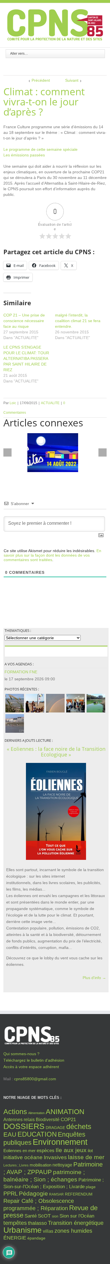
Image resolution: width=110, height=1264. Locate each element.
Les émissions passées (24, 155)
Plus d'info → (94, 977)
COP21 (68, 1119)
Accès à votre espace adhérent (31, 1066)
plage (91, 1187)
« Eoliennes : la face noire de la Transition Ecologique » (56, 751)
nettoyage (62, 1165)
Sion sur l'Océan (77, 1216)
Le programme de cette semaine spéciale (40, 149)
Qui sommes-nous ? (21, 1054)
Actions (15, 1111)
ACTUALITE (50, 403)
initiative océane (23, 1157)
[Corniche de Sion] (15, 703)
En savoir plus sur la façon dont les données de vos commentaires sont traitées (52, 555)
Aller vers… (19, 54)
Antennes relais (19, 1119)
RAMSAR (56, 1194)
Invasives (55, 1157)
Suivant (71, 80)
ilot (90, 1150)
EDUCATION (37, 1134)
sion (55, 1216)
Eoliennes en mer (19, 1150)
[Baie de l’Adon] (15, 723)
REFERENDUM (79, 1194)
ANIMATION (65, 1111)
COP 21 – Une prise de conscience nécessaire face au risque (24, 321)
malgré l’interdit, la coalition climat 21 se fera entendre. (77, 321)
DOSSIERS (24, 1126)
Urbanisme (22, 1230)
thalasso (37, 1223)
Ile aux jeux (71, 1150)
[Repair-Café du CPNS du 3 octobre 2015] (75, 703)
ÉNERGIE (14, 1238)
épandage (36, 1238)
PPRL (10, 1193)
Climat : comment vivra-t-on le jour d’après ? (44, 101)
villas (48, 1231)
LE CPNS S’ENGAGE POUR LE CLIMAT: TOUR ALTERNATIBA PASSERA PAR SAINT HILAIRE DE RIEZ (26, 358)
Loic (13, 403)
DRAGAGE (55, 1128)
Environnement (60, 1141)
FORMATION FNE (21, 672)
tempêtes (15, 1223)
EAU (9, 1134)
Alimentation (36, 1113)
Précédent (41, 80)
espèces (45, 1150)
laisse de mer (86, 1157)
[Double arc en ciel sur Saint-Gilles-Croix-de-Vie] (55, 703)
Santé (31, 1216)
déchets (78, 1126)
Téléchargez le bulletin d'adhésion (33, 1060)
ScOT (44, 1216)
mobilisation (40, 1165)
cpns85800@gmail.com (35, 1079)
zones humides (73, 1231)
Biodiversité (48, 1119)
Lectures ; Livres (15, 1165)
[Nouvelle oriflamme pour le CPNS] (35, 703)
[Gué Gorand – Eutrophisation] (96, 703)
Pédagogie (33, 1193)
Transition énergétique (76, 1223)
